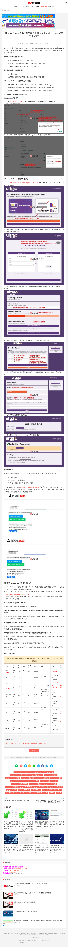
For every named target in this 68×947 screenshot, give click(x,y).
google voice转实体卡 (56, 787)
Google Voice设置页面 (17, 102)
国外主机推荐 (35, 6)
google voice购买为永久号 (41, 787)
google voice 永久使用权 (12, 778)
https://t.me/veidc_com (20, 868)
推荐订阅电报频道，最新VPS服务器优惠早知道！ (33, 743)
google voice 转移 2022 (17, 781)
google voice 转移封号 (50, 784)
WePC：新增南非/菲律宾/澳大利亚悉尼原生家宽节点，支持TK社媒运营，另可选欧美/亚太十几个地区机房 (42, 825)
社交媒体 (52, 793)
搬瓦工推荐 (29, 793)
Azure (16, 772)
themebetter (39, 940)
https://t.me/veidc (14, 870)
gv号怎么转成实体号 (24, 790)
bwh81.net (29, 772)
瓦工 (46, 793)
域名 (59, 790)
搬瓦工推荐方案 (38, 793)
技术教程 (44, 6)
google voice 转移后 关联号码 (19, 784)
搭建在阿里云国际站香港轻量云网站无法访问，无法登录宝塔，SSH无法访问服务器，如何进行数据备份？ (49, 801)
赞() (45, 43)
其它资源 (51, 6)
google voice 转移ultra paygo (49, 781)
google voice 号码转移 (50, 775)
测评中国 (34, 3)
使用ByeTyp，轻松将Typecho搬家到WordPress (16, 800)
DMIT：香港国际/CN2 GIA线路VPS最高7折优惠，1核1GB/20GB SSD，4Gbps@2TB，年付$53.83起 (57, 849)
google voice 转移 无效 (32, 781)
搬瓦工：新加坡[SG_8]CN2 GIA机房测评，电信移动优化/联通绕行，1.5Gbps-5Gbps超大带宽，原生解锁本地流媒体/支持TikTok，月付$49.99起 (26, 826)
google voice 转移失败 (36, 784)
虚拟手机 (59, 793)
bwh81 (22, 772)
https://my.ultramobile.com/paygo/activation (24, 183)
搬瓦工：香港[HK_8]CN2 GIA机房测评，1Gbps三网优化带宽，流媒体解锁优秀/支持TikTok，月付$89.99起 (11, 825)
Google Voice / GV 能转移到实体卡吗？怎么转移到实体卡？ (26, 775)
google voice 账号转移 (42, 778)
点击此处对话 (12, 872)
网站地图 (47, 940)
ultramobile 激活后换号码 (49, 790)
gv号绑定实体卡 (36, 790)
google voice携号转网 (26, 787)
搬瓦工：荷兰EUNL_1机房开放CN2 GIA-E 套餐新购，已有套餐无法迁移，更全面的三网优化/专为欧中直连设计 (11, 849)
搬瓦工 (22, 793)
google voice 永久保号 (28, 778)
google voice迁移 (11, 790)
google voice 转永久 (56, 778)
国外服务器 (26, 6)
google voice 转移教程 (12, 787)
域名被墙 (8, 793)
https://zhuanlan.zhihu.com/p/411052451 (17, 594)
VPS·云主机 (17, 6)
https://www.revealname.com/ (29, 487)
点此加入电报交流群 (11, 743)
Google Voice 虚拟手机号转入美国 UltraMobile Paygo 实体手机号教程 (41, 757)
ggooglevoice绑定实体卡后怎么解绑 (43, 772)
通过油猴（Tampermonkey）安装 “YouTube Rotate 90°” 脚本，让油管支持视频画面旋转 (42, 849)
